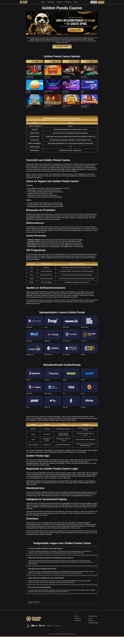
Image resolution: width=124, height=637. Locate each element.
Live (52, 61)
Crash (70, 61)
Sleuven (88, 61)
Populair (34, 61)
